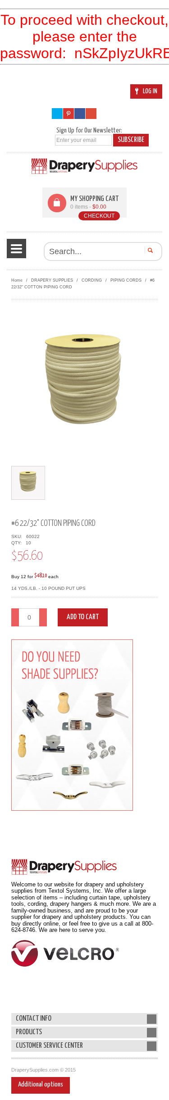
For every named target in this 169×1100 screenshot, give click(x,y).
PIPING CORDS (126, 280)
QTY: (17, 542)
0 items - (88, 207)
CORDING (92, 280)
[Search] (149, 250)
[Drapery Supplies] (84, 166)
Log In (150, 91)
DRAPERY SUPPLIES (52, 280)
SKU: (18, 536)
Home (17, 280)
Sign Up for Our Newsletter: (89, 130)
